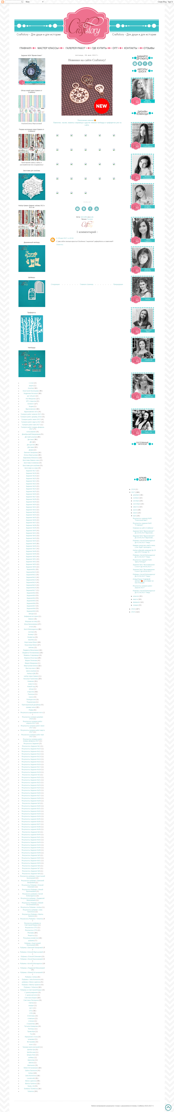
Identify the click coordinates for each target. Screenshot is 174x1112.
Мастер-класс (31, 668)
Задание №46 (31, 546)
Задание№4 (31, 598)
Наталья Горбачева (30, 679)
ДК (31, 442)
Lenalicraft (31, 1078)
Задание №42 (31, 536)
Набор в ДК (31, 673)
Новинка (31, 681)
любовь (31, 647)
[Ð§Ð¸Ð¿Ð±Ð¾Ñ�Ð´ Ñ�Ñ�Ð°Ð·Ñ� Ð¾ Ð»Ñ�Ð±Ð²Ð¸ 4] (57, 179)
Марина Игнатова (30, 658)
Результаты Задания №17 (31, 767)
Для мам (31, 447)
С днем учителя (31, 995)
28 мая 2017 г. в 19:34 (65, 238)
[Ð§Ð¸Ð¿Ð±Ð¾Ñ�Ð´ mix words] (71, 194)
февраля (136, 602)
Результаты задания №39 (31, 829)
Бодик (31, 406)
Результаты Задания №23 (31, 785)
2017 (133, 492)
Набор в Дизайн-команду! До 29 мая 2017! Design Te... (144, 551)
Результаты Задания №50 (31, 858)
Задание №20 (31, 478)
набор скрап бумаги (31, 676)
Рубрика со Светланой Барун (31, 990)
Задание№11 (31, 575)
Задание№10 (31, 572)
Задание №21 (31, 481)
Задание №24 (31, 489)
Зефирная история (31, 616)
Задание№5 (31, 601)
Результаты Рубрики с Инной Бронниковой (32, 890)
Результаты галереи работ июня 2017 (32, 726)
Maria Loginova (30, 1081)
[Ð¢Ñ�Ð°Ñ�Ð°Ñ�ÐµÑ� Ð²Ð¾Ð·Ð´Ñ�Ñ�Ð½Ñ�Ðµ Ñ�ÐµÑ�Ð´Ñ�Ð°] (100, 151)
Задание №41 (31, 533)
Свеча (31, 1003)
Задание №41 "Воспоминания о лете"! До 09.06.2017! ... (144, 565)
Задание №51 (31, 559)
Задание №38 (31, 525)
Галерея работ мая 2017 (31, 425)
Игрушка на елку (31, 621)
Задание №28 (31, 499)
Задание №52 (31, 562)
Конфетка (31, 637)
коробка (31, 640)
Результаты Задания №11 (31, 751)
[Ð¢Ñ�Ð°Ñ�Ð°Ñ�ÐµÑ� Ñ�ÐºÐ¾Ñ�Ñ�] (57, 151)
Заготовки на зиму (31, 468)
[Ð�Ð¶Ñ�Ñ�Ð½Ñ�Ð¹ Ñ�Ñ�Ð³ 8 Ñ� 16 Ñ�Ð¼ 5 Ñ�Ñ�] (71, 165)
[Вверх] (168, 1107)
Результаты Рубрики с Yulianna (31, 919)
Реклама (90, 219)
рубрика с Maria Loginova (31, 982)
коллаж (31, 632)
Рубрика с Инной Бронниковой (31, 959)
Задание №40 (31, 530)
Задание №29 (31, 502)
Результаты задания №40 (31, 834)
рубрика (31, 940)
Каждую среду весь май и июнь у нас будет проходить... (144, 546)
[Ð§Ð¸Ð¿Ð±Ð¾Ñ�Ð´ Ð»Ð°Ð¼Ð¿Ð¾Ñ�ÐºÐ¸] (114, 136)
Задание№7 (31, 606)
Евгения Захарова (31, 452)
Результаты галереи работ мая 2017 (32, 735)
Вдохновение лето (31, 412)
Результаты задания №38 (31, 827)
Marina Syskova (31, 1083)
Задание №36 (31, 520)
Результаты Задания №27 (31, 795)
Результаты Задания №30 (31, 806)
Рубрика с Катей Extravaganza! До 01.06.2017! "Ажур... (144, 541)
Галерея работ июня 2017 (31, 419)
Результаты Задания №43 (31, 842)
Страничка (31, 1024)
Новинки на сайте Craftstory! (143, 528)
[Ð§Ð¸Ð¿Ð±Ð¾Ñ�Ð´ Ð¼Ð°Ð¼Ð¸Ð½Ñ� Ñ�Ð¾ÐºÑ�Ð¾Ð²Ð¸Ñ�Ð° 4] (71, 136)
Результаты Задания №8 (31, 871)
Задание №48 (31, 551)
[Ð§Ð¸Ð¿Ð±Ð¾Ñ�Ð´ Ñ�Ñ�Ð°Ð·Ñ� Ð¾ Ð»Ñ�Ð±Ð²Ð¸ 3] (100, 179)
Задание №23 (31, 486)
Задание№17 (31, 590)
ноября (136, 498)
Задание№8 (31, 608)
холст (31, 1044)
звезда (31, 614)
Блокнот (31, 404)
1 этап (31, 383)
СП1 (31, 1011)
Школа (31, 1063)
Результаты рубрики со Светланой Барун (32, 924)
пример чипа (31, 707)
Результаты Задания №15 (31, 762)
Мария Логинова (31, 660)
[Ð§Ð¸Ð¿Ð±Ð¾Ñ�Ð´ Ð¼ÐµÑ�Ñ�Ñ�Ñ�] (114, 179)
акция (31, 386)
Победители (31, 699)
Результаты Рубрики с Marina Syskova (32, 915)
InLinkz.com (87, 202)
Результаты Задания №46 (31, 848)
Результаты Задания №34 (31, 816)
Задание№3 (31, 595)
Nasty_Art (31, 1086)
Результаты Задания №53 (31, 863)
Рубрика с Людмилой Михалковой (32, 968)
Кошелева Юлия (31, 645)
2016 (133, 609)
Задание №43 (31, 538)
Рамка (31, 710)
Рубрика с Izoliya (31, 977)
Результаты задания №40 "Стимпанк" (142, 524)
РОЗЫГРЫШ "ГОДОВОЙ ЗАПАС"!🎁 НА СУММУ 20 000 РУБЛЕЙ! (143, 581)
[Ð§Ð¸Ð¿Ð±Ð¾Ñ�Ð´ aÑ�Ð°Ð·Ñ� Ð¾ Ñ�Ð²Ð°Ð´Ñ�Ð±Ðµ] (114, 165)
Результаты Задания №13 (31, 756)
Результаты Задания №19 (31, 772)
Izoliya (30, 1073)
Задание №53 (31, 564)
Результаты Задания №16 (31, 764)
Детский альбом (31, 437)
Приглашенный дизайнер (31, 705)
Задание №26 (31, 494)
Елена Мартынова (31, 455)
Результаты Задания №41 (31, 837)
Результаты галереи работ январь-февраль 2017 (32, 740)
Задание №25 (31, 491)
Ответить (59, 245)
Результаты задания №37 (31, 824)
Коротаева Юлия (30, 642)
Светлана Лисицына (31, 1000)
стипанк (31, 1021)
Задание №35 (31, 517)
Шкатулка (31, 1060)
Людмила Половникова (30, 653)
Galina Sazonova (31, 1070)
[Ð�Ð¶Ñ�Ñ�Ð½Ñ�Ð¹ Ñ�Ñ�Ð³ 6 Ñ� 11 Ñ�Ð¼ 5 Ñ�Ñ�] (85, 165)
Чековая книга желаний (31, 1047)
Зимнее (31, 619)
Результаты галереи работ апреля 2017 (32, 722)
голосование (31, 432)
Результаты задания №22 (31, 782)
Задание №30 (31, 504)
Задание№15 (31, 585)
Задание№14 (31, 582)
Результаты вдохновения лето (32, 712)
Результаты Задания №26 (31, 793)
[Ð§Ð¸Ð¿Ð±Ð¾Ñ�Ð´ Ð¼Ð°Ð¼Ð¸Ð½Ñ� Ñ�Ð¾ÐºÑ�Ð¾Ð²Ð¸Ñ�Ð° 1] (85, 194)
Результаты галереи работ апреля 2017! (142, 587)
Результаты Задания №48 (31, 850)
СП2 (31, 1013)
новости (31, 684)
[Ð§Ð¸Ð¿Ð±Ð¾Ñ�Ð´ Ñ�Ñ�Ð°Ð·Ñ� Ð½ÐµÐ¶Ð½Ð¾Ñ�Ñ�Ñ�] (71, 179)
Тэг (31, 1034)
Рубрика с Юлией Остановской (31, 972)
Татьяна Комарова (31, 1026)
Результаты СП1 (31, 927)
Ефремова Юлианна (30, 458)
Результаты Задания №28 (31, 798)
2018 (133, 489)
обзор (31, 689)
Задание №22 (31, 484)
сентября (136, 504)
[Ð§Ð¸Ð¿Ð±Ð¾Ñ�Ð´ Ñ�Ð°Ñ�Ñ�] (57, 136)
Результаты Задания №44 (31, 845)
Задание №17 (31, 471)
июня (135, 513)
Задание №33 (31, 512)
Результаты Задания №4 (31, 832)
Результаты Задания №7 (31, 868)
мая (134, 516)
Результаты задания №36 (31, 821)
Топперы (31, 1029)
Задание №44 (31, 541)
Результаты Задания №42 (31, 840)
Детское (31, 439)
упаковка (31, 1039)
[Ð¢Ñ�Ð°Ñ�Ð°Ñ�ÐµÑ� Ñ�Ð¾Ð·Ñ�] (85, 151)
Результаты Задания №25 (31, 790)
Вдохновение (31, 409)
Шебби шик (31, 1052)
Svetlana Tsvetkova (31, 1089)
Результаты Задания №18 (31, 769)
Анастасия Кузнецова (31, 391)
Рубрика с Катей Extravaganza (31, 963)
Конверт (31, 634)
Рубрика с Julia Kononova (31, 979)
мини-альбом (31, 671)
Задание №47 (31, 549)
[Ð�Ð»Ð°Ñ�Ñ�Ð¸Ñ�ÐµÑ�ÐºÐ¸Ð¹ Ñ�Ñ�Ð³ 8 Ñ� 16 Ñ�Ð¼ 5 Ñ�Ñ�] (114, 151)
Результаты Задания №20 (31, 777)
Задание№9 (31, 611)
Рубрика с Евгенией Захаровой (31, 947)
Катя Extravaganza (31, 629)
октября (136, 501)
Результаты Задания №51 (31, 861)
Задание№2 (31, 593)
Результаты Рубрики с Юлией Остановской (32, 904)
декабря (136, 495)
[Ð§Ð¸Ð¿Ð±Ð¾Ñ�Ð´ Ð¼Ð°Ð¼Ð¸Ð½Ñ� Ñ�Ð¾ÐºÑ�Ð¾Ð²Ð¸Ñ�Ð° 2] (57, 194)
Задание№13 (31, 580)
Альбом (31, 388)
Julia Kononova (30, 1076)
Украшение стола (31, 1037)
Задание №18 (31, 473)
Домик (31, 450)
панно (31, 697)
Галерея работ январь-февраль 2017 (32, 428)
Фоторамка (31, 1042)
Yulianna (31, 1091)
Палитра (31, 694)
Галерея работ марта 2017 (31, 422)
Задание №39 (31, 528)
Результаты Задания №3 (31, 803)
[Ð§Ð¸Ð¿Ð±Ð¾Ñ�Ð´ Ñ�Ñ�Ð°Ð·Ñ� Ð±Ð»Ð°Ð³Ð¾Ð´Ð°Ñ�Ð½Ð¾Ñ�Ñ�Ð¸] (85, 136)
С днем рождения (31, 992)
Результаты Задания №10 (31, 749)
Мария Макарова (31, 663)
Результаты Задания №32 (31, 811)
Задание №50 (31, 556)
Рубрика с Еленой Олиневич (31, 956)
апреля (136, 596)
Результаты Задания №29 (31, 801)
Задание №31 (31, 507)
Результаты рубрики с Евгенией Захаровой (32, 881)
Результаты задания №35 (31, 819)
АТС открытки (31, 401)
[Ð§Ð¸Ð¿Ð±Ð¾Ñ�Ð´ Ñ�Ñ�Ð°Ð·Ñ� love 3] (85, 179)
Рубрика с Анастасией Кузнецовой (32, 944)
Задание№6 (31, 603)
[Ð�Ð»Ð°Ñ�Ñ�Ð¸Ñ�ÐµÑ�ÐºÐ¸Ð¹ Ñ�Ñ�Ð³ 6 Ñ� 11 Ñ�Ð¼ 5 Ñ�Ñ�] (57, 165)
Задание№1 (31, 569)
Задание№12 (31, 577)
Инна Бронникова (30, 624)
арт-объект (31, 396)
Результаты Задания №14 (31, 759)
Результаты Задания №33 (31, 814)
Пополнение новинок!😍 (87, 120)
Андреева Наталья (31, 393)
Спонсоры (31, 1016)
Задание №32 (31, 510)
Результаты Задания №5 (31, 855)
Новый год (31, 686)
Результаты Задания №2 (31, 775)
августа (136, 507)
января (136, 605)
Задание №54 (31, 567)
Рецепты (31, 935)
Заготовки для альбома (31, 465)
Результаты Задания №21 (31, 780)
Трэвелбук (31, 1031)
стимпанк (31, 1018)
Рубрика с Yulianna (31, 987)
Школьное (31, 1065)
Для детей (31, 445)
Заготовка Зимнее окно (31, 460)
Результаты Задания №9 (31, 874)
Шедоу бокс (31, 1055)
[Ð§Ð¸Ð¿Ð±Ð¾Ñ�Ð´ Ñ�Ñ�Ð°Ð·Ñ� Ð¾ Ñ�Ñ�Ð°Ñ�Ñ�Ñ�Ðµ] (100, 165)
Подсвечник (31, 702)
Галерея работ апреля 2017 (31, 414)
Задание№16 (31, 588)
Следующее (55, 284)
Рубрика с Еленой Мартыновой (31, 952)
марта (135, 599)
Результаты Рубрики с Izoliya (31, 907)
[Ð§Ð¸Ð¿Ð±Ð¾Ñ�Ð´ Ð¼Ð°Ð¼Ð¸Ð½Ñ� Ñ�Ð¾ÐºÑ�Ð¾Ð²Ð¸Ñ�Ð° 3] (100, 136)
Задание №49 (31, 554)
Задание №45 (31, 543)
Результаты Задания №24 (31, 788)
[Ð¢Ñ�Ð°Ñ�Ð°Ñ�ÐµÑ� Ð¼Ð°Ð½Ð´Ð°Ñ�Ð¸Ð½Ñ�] (71, 151)
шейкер (31, 1057)
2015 (133, 612)
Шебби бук (31, 1050)
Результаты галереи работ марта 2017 (33, 731)
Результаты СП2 (31, 930)
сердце (31, 1005)
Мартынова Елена (31, 666)
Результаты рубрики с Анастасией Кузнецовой (32, 877)
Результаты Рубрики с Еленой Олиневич (32, 886)
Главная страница (86, 284)
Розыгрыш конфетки (30, 938)
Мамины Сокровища (31, 655)
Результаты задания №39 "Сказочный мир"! (142, 519)
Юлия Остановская (31, 1068)
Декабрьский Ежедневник (31, 434)
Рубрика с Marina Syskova (31, 985)
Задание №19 (31, 476)
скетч (31, 1008)
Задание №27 (31, 497)
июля (135, 510)
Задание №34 (31, 515)
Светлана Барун (31, 998)
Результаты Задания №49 (31, 853)
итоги (31, 627)
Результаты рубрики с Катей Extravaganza (32, 895)
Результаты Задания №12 (31, 754)
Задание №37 (31, 523)
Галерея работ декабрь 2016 (31, 417)
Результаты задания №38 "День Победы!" (142, 561)
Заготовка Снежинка (31, 463)
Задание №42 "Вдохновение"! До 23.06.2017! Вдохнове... (143, 532)
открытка (30, 692)
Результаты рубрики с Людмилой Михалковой (32, 899)
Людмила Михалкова (30, 650)
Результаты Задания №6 (31, 866)
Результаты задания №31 (31, 808)
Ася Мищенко (31, 399)
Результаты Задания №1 (31, 746)
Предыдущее (118, 284)
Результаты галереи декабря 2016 (32, 718)
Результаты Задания (31, 743)
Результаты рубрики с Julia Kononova (32, 911)
